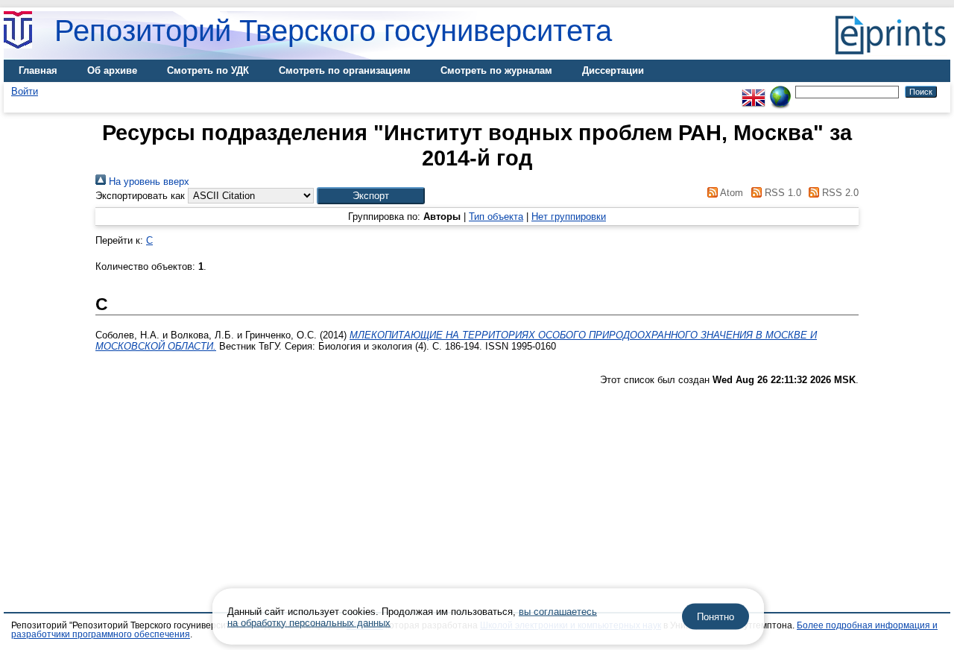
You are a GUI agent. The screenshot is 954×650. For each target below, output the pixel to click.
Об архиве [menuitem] (112, 70)
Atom (730, 192)
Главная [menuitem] (38, 70)
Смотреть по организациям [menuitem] (345, 70)
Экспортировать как (140, 195)
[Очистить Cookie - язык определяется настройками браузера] (780, 91)
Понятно (715, 616)
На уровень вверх (147, 181)
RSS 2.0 (839, 192)
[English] (753, 91)
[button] (371, 195)
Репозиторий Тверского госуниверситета (333, 30)
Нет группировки (568, 216)
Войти (24, 91)
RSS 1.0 (781, 192)
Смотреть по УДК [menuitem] (208, 70)
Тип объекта (496, 216)
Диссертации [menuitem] (613, 70)
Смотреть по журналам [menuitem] (496, 70)
